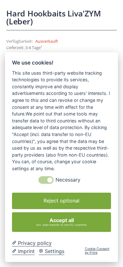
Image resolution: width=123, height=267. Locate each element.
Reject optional (61, 200)
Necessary (68, 180)
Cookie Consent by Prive (97, 251)
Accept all (61, 222)
